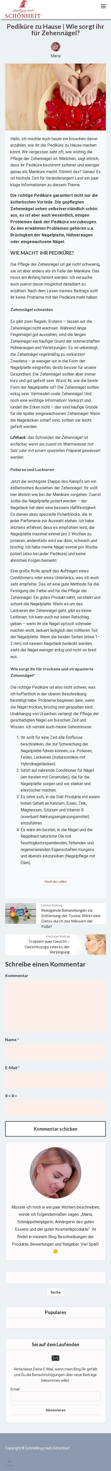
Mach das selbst (56, 881)
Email (15, 1389)
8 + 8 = (11, 1095)
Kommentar (16, 975)
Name (12, 1039)
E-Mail (12, 1067)
